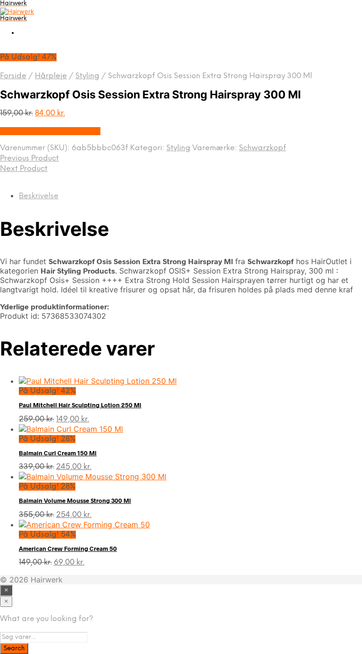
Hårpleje (51, 76)
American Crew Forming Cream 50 (68, 548)
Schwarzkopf (262, 148)
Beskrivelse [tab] (38, 196)
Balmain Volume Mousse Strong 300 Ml (75, 500)
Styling (87, 76)
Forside (13, 76)
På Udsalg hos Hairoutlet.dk (50, 131)
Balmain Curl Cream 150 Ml (58, 453)
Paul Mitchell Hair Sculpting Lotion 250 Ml (80, 405)
